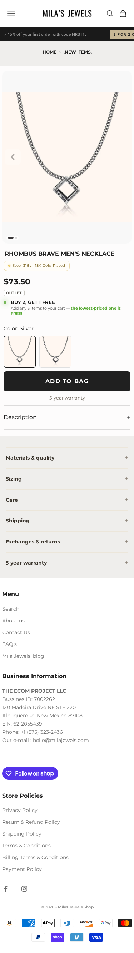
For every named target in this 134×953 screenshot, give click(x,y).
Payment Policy (22, 869)
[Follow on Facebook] (5, 888)
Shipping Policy (21, 834)
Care (12, 500)
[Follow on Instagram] (24, 888)
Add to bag (67, 381)
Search (10, 609)
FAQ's (9, 644)
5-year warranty (26, 563)
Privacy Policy (20, 810)
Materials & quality (30, 458)
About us (13, 620)
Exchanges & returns (33, 541)
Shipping (18, 520)
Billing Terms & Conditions (35, 857)
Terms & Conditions (26, 845)
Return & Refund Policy (31, 822)
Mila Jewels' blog (23, 656)
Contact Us (16, 632)
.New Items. (78, 52)
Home (49, 52)
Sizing (14, 479)
